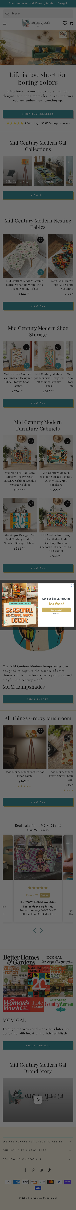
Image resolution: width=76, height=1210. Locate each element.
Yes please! (56, 609)
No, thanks (56, 613)
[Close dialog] (72, 585)
